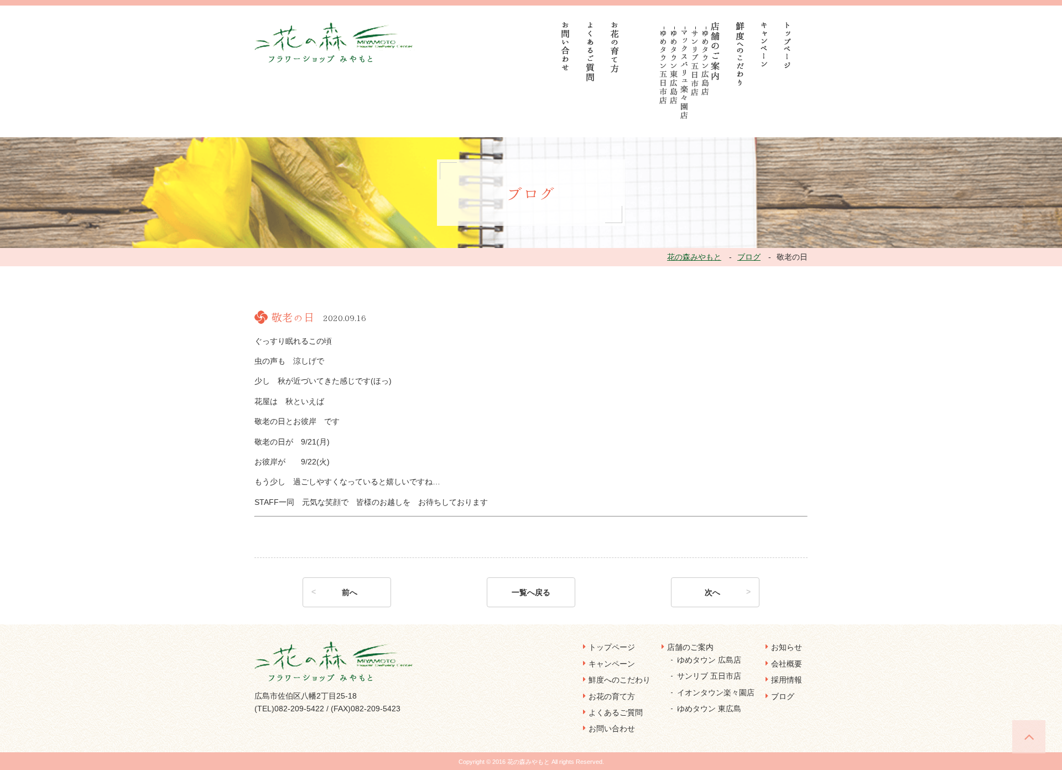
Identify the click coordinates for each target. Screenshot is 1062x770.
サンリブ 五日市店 (709, 675)
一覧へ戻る (531, 592)
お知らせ (786, 647)
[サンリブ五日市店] (695, 63)
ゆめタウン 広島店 (709, 659)
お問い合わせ (612, 728)
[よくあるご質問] (590, 51)
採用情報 (786, 679)
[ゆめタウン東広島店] (674, 67)
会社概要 (786, 663)
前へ (349, 592)
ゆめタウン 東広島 (709, 708)
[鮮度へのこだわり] (740, 54)
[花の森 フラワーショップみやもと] (334, 42)
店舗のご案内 (690, 647)
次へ (712, 592)
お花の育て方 (612, 696)
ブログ (782, 696)
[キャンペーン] (764, 44)
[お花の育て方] (615, 47)
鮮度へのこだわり (619, 679)
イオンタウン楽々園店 (715, 692)
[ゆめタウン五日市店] (663, 67)
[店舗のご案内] (715, 51)
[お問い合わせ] (565, 46)
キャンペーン (612, 663)
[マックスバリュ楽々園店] (684, 74)
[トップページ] (788, 45)
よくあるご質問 (616, 712)
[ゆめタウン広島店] (705, 62)
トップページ (612, 647)
